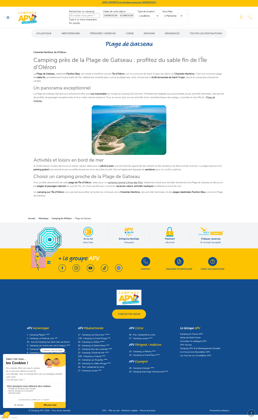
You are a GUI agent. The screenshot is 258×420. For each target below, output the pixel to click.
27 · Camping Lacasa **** (89, 370)
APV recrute (186, 344)
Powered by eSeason (219, 410)
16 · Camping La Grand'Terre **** (144, 355)
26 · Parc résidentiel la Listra (91, 367)
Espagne (149, 33)
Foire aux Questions (212, 269)
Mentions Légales (130, 410)
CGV (104, 410)
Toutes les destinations (206, 33)
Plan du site (114, 410)
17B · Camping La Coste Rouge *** (94, 338)
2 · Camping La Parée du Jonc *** (42, 338)
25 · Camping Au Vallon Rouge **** (94, 363)
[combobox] (84, 15)
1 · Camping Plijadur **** (38, 334)
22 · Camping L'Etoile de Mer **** (93, 352)
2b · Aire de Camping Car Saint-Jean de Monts (48, 342)
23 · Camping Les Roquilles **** (92, 359)
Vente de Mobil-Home (190, 337)
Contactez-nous (129, 314)
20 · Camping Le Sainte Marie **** (93, 345)
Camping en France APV (191, 334)
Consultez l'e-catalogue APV (193, 341)
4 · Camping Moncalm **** (39, 349)
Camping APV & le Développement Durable (200, 348)
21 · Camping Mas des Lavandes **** (95, 349)
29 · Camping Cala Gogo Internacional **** (148, 371)
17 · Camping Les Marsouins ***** (93, 334)
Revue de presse (147, 410)
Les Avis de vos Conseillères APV (195, 355)
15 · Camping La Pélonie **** (142, 351)
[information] (250, 17)
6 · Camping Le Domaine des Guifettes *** (46, 352)
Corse (130, 33)
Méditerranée (71, 33)
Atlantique (43, 33)
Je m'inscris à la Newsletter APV (195, 352)
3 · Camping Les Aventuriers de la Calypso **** (48, 345)
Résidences (172, 33)
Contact (146, 269)
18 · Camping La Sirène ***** (91, 342)
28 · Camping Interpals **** (141, 368)
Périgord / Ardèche (103, 33)
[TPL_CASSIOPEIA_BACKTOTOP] (251, 413)
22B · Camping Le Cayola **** (91, 356)
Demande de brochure (179, 269)
